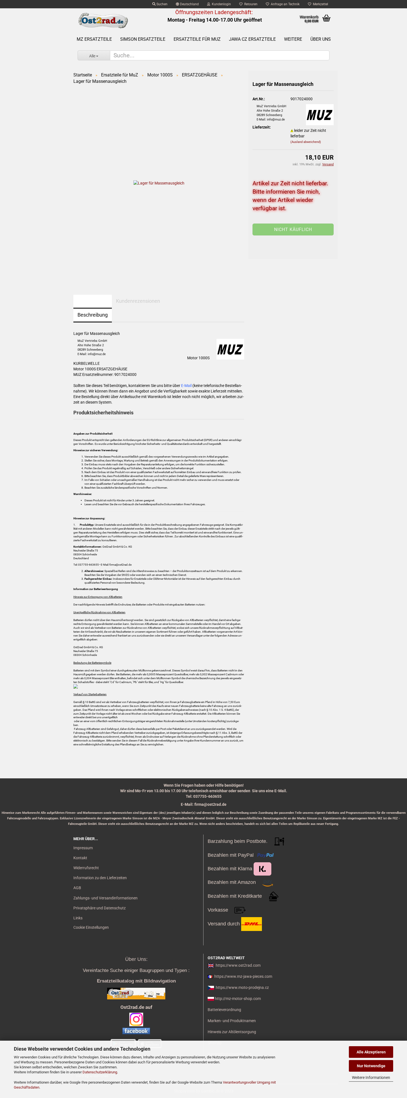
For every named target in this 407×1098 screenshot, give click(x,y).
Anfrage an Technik (284, 4)
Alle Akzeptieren (371, 1052)
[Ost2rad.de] (102, 20)
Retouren (250, 4)
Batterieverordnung (224, 1009)
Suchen (162, 4)
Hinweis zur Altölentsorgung (232, 1032)
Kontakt (80, 858)
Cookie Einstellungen (91, 927)
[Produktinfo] (293, 234)
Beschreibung (93, 315)
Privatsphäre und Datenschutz (99, 908)
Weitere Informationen (371, 1077)
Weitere (293, 39)
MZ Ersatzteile (94, 39)
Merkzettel (319, 4)
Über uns (320, 39)
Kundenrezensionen (138, 301)
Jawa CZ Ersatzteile (252, 39)
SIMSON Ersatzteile (142, 39)
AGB (77, 888)
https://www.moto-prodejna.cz (242, 987)
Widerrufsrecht (86, 868)
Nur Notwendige (371, 1066)
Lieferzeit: (262, 127)
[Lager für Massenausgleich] (158, 183)
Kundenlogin (220, 4)
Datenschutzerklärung (100, 1072)
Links (78, 918)
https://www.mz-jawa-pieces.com (243, 976)
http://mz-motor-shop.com (238, 998)
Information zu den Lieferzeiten (100, 878)
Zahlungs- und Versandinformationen (105, 898)
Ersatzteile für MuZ (197, 39)
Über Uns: (136, 959)
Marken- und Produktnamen (232, 1021)
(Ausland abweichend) (305, 142)
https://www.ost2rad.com (238, 965)
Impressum (83, 848)
